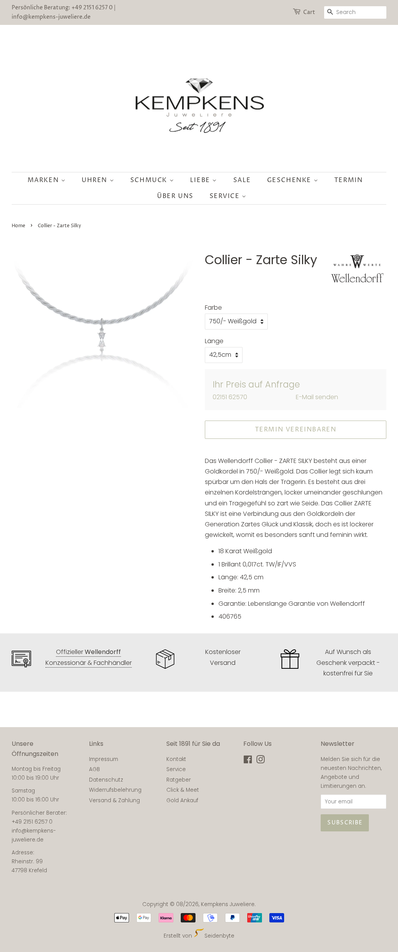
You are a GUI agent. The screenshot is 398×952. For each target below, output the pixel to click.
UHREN (96, 180)
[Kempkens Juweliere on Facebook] (247, 761)
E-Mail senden (317, 397)
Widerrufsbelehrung (115, 790)
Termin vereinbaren (296, 429)
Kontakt (176, 759)
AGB (94, 769)
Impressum (103, 759)
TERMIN (348, 180)
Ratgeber (178, 780)
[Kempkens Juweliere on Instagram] (260, 761)
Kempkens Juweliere (228, 904)
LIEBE (201, 180)
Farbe (213, 307)
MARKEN (44, 180)
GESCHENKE (290, 180)
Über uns (175, 196)
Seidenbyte (219, 936)
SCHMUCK (149, 180)
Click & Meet (182, 790)
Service (225, 196)
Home (18, 226)
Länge (214, 341)
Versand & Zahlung (114, 800)
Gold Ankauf (182, 800)
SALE (242, 180)
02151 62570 (230, 397)
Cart (309, 12)
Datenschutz (106, 780)
